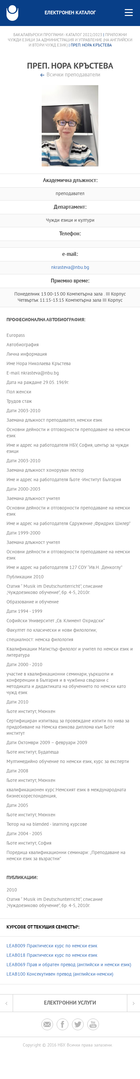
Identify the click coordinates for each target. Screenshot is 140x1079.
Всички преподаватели (73, 75)
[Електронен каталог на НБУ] (12, 13)
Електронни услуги (70, 1003)
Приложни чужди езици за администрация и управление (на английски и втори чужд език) (70, 40)
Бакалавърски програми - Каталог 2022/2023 (57, 35)
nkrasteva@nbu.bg (70, 268)
